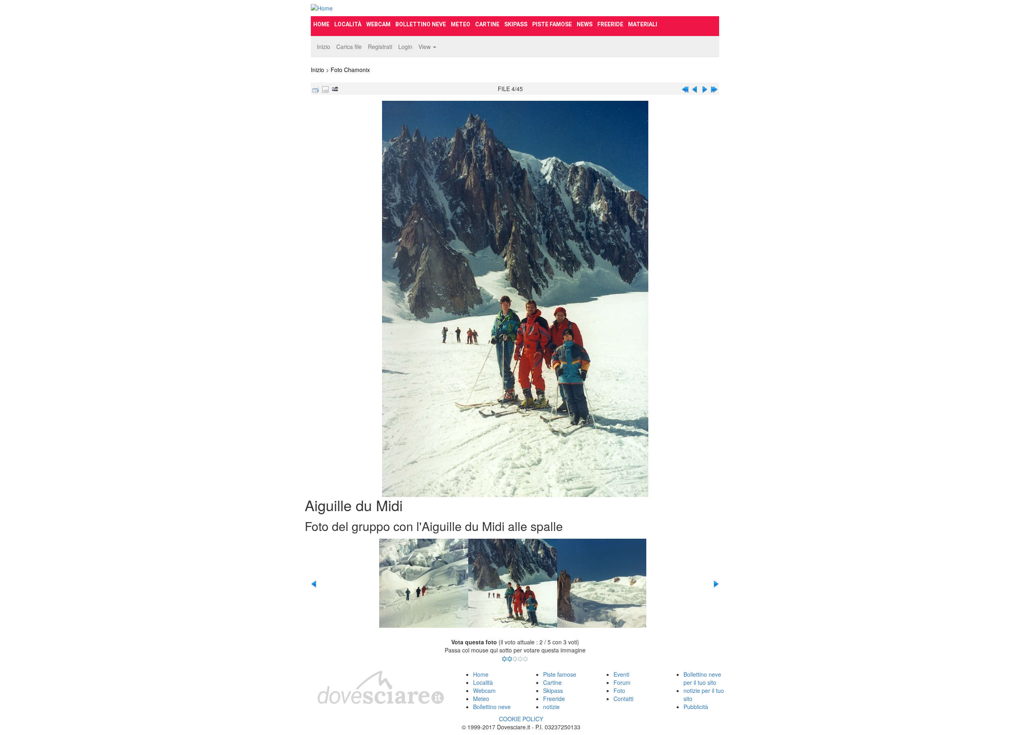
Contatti (623, 699)
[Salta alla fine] (714, 89)
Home (321, 24)
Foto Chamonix (350, 70)
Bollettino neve (420, 24)
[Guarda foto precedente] (695, 89)
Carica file (349, 46)
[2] (509, 659)
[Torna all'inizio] (685, 89)
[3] (515, 659)
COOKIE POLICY (521, 719)
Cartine (487, 24)
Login (405, 46)
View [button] (425, 46)
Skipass (515, 24)
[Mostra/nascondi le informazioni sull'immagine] (325, 89)
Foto (619, 690)
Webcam (378, 24)
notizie (551, 707)
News (584, 24)
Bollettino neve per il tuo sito (702, 678)
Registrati (380, 46)
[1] (504, 659)
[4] (520, 659)
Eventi (621, 674)
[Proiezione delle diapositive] (335, 89)
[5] (525, 659)
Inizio (323, 46)
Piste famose (552, 24)
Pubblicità (696, 707)
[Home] (375, 8)
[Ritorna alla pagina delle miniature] (315, 89)
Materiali (642, 24)
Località (347, 24)
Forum (622, 682)
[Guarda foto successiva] (704, 89)
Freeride (610, 24)
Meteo (460, 24)
